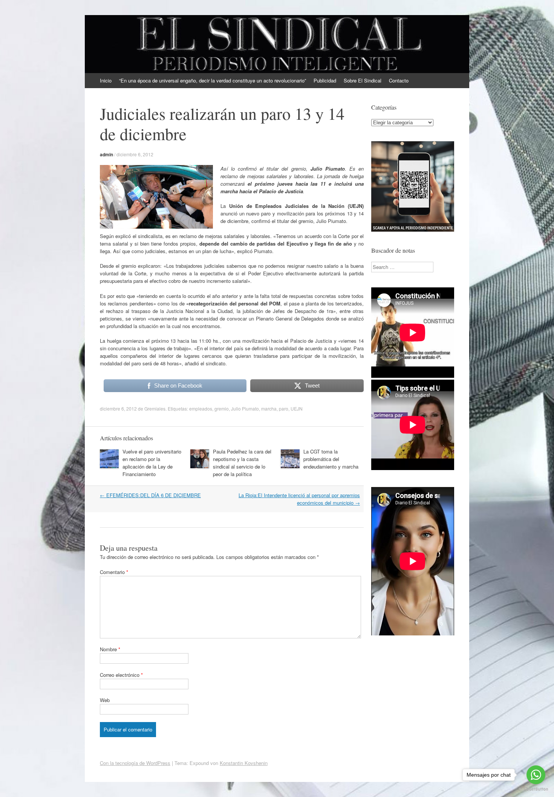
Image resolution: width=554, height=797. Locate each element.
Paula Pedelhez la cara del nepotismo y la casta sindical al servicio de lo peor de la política (242, 463)
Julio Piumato (245, 408)
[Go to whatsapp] (535, 774)
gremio (221, 408)
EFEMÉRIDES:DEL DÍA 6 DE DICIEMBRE (150, 495)
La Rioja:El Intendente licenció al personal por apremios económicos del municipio (299, 499)
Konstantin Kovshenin (244, 762)
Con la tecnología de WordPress (135, 762)
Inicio (106, 80)
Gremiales (154, 408)
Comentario (114, 572)
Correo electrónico (121, 674)
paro (283, 408)
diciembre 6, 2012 (134, 154)
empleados (200, 408)
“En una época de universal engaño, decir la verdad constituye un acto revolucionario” (212, 80)
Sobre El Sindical (362, 80)
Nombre (110, 649)
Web (105, 700)
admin (106, 154)
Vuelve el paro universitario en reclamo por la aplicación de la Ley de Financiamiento (151, 463)
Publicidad (325, 80)
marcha (269, 408)
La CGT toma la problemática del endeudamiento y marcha (330, 459)
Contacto (399, 80)
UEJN (297, 408)
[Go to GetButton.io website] (536, 789)
